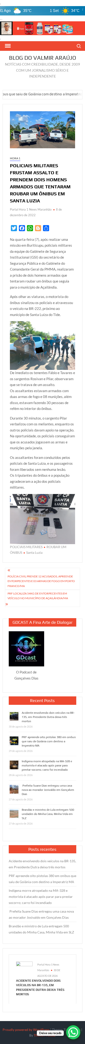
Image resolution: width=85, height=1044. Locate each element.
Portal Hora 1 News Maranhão (30, 209)
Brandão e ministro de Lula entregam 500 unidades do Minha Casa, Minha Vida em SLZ (48, 814)
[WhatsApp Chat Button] (73, 1032)
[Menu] (7, 46)
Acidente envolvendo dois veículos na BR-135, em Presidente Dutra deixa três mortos (48, 717)
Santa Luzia (34, 552)
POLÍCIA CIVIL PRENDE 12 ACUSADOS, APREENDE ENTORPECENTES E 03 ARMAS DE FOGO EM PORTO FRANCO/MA (41, 581)
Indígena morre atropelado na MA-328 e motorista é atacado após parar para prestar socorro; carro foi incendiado (47, 765)
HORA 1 (15, 158)
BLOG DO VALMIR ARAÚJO (42, 58)
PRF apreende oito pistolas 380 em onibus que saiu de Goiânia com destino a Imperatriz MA (49, 741)
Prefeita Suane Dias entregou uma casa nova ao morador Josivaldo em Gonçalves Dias (48, 790)
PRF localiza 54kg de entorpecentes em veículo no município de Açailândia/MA (38, 596)
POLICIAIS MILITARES (26, 547)
